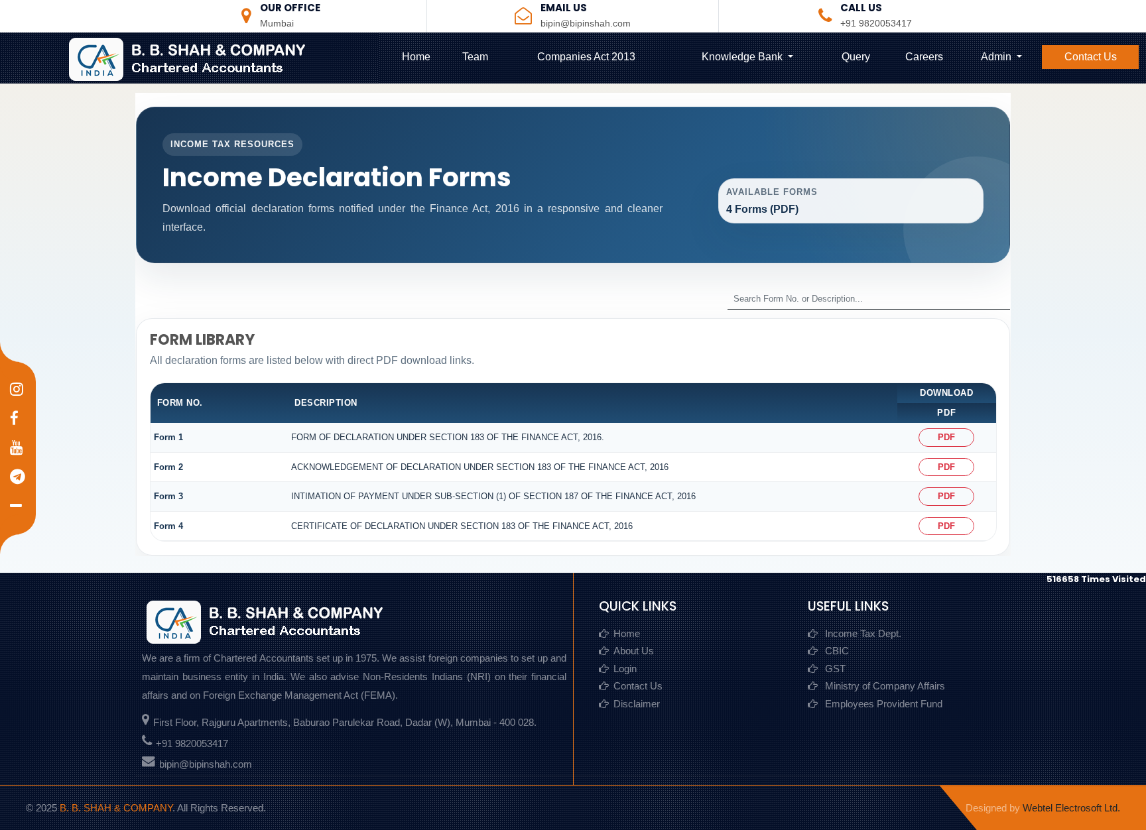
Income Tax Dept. (861, 633)
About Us (633, 650)
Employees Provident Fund (882, 703)
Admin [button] (997, 56)
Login (625, 668)
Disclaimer (636, 703)
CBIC (835, 650)
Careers (924, 56)
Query (856, 56)
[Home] (199, 58)
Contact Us (1090, 56)
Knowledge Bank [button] (743, 56)
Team (475, 56)
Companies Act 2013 (586, 56)
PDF (946, 437)
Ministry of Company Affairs (883, 685)
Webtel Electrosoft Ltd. (1071, 807)
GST (834, 668)
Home (416, 56)
